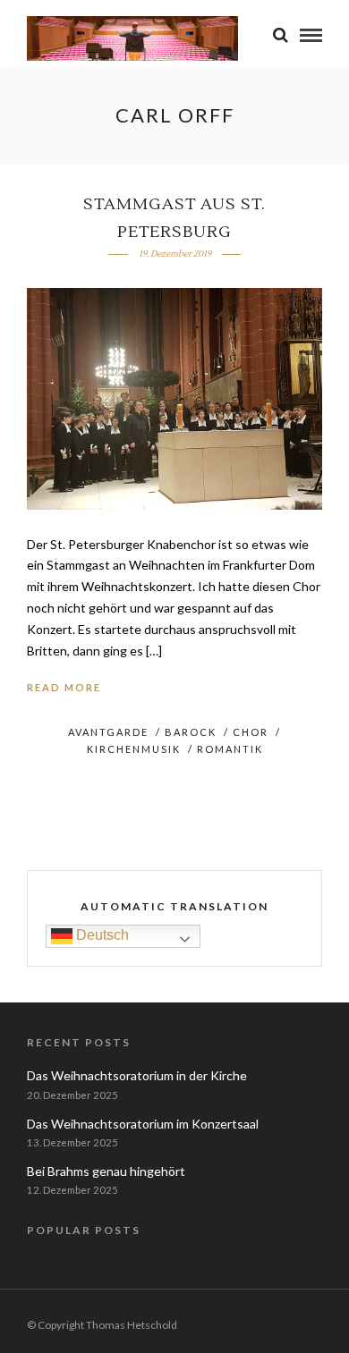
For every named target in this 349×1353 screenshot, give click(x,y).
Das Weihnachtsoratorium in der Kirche (137, 1075)
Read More (64, 687)
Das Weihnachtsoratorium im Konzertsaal (143, 1123)
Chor (250, 732)
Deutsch (100, 935)
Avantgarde (108, 732)
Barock (191, 732)
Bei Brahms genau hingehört (106, 1171)
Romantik (230, 749)
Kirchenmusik (134, 749)
